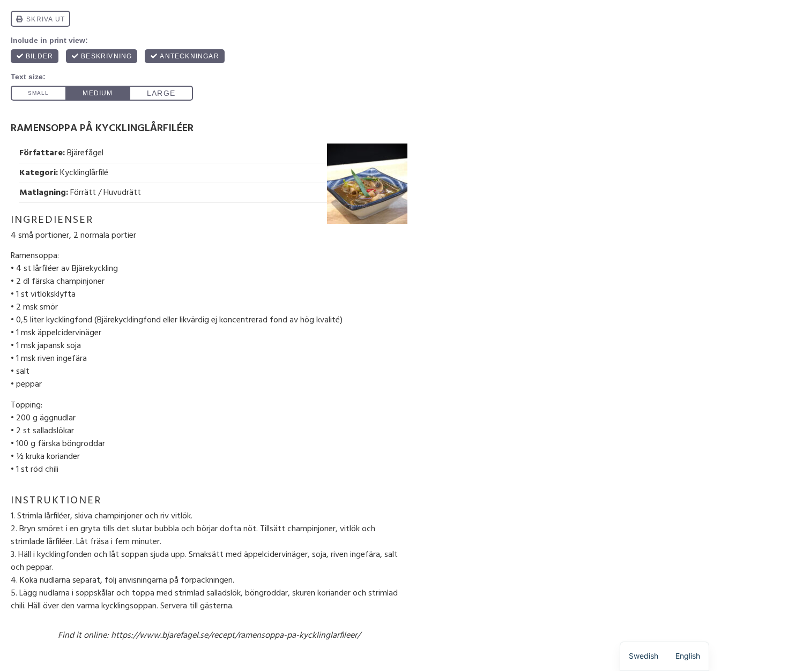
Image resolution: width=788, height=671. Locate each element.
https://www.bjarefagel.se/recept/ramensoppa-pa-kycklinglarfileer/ (235, 636)
